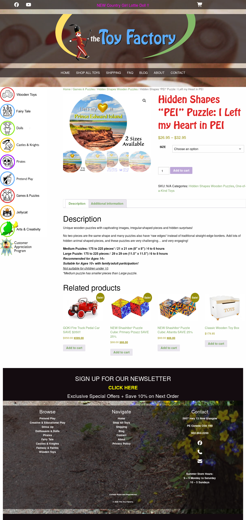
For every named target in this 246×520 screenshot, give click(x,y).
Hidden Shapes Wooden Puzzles (117, 89)
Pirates (47, 435)
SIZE (163, 147)
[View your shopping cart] (200, 4)
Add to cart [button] (74, 348)
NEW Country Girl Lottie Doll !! (123, 5)
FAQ (130, 72)
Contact (121, 435)
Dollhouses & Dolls (47, 431)
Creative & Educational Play (47, 422)
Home (67, 89)
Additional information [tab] (107, 203)
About (121, 439)
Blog (121, 431)
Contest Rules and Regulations (123, 494)
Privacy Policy (121, 443)
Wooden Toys (47, 452)
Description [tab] (77, 203)
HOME (65, 72)
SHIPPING (113, 72)
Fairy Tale (47, 439)
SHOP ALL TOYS (88, 72)
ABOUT (159, 72)
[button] (144, 100)
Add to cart (181, 170)
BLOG (143, 72)
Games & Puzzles (84, 89)
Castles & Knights (47, 443)
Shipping (121, 427)
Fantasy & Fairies (47, 448)
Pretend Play (47, 418)
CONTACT (178, 72)
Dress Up (47, 427)
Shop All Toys (121, 422)
